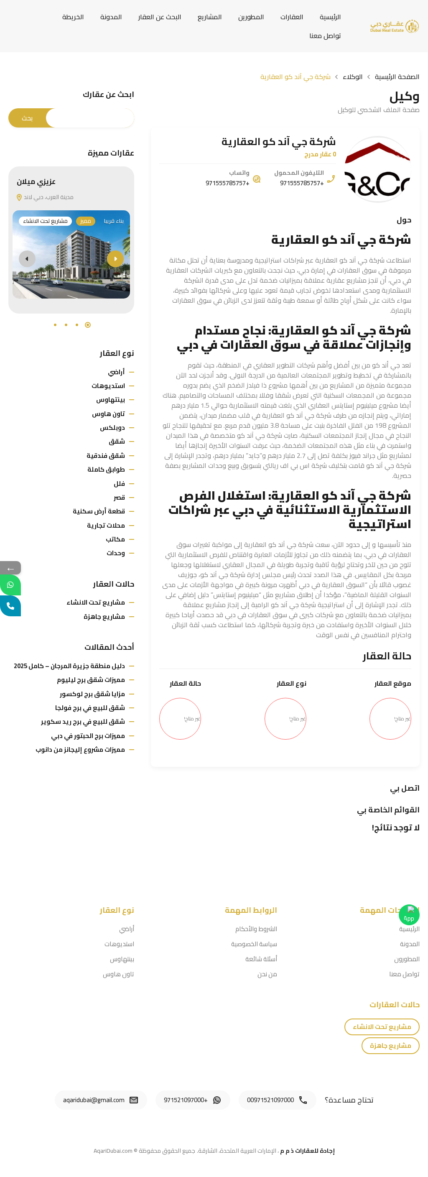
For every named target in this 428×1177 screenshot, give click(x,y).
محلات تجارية (106, 525)
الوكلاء (353, 76)
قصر (119, 497)
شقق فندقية (106, 455)
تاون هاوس (108, 414)
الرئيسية (330, 16)
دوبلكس (112, 427)
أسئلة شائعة (261, 959)
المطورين (251, 16)
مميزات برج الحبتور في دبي (88, 736)
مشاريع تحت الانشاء (45, 221)
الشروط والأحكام (256, 929)
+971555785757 (302, 183)
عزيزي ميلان (36, 181)
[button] (88, 325)
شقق (117, 441)
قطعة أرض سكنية (99, 511)
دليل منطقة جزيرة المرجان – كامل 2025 (69, 666)
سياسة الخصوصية (254, 944)
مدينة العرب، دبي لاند (48, 196)
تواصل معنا (325, 35)
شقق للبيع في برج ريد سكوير (83, 721)
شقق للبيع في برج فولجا (90, 708)
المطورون (407, 959)
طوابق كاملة (106, 469)
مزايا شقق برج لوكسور (92, 694)
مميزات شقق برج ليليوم (91, 680)
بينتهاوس (110, 399)
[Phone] (10, 605)
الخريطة (73, 16)
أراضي (116, 372)
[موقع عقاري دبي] (394, 25)
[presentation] (27, 258)
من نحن (267, 974)
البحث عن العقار (159, 16)
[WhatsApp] (10, 584)
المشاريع (210, 16)
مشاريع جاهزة (104, 616)
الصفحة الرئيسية (397, 76)
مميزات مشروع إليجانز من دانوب (80, 749)
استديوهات (108, 386)
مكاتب (115, 539)
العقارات (291, 16)
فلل (119, 483)
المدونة (111, 16)
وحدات (116, 553)
